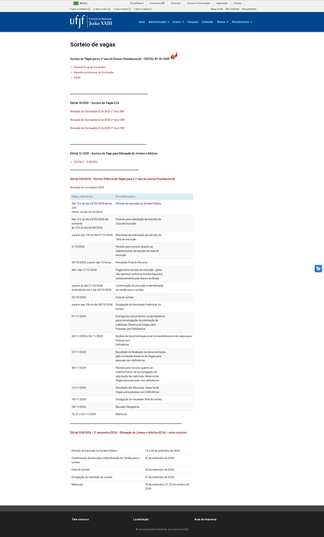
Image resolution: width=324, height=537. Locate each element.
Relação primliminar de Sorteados (94, 72)
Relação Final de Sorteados (90, 67)
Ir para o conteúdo (80, 9)
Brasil (84, 3)
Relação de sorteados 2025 (87, 187)
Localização (141, 519)
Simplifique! (137, 3)
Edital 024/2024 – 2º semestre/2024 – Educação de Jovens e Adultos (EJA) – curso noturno (128, 432)
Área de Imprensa (205, 519)
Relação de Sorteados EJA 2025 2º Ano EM (97, 120)
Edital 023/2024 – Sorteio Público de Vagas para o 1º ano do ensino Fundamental (122, 179)
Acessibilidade (249, 9)
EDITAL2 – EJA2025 (86, 161)
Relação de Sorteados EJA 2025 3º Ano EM (97, 128)
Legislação (222, 3)
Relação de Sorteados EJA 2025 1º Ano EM (97, 111)
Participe (176, 3)
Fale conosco (80, 519)
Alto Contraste (232, 9)
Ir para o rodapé (142, 9)
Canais (237, 3)
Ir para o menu (102, 9)
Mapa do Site (217, 9)
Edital (77, 77)
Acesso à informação (198, 3)
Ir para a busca (122, 9)
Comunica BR (157, 3)
